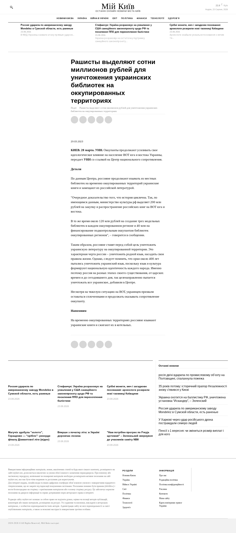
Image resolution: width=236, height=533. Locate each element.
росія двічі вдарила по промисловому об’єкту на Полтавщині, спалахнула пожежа (192, 376)
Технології (127, 502)
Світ (124, 489)
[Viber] (108, 119)
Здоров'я (126, 507)
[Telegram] (100, 119)
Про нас (162, 475)
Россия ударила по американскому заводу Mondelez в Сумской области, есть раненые (30, 390)
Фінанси (126, 498)
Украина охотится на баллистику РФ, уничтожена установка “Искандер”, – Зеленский (192, 399)
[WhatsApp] (91, 119)
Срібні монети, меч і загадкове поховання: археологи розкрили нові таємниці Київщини (128, 390)
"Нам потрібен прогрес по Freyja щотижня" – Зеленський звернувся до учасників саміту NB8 (130, 436)
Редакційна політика (168, 480)
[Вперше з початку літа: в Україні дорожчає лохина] (80, 419)
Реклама (163, 489)
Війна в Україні (129, 484)
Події (74, 107)
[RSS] (197, 477)
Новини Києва (129, 475)
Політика (126, 493)
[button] (11, 7)
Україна (126, 480)
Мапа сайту (164, 498)
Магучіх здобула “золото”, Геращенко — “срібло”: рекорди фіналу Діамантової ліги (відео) (29, 436)
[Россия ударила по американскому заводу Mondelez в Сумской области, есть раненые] (13, 28)
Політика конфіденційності (171, 484)
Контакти (163, 493)
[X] (83, 119)
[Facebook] (74, 119)
